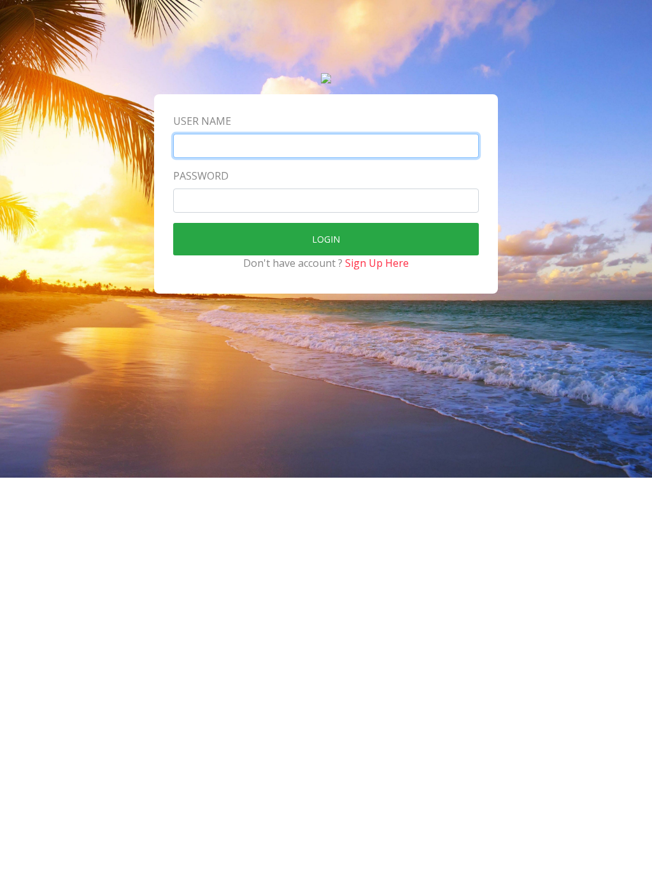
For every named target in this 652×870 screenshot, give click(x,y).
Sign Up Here (377, 263)
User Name (202, 121)
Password (201, 176)
